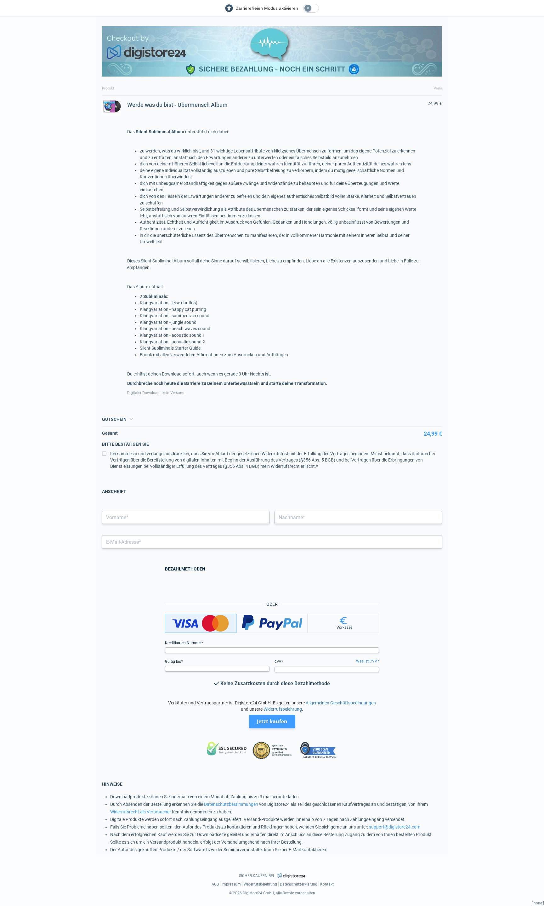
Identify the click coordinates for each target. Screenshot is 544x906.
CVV (278, 662)
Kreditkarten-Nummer (184, 643)
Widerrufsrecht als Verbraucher (140, 811)
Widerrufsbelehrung (283, 709)
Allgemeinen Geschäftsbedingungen (341, 702)
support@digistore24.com (394, 826)
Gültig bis (173, 661)
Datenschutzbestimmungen (231, 804)
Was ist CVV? (367, 661)
